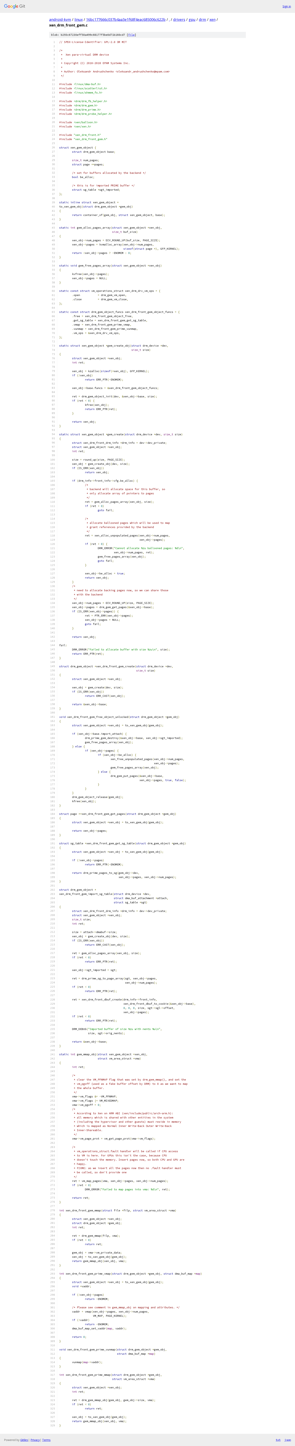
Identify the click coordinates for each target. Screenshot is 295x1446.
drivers (179, 19)
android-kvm (60, 19)
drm (202, 19)
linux (78, 19)
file (131, 35)
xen (213, 19)
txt (278, 1440)
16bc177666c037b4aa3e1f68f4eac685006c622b (126, 19)
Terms (46, 1440)
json (288, 1440)
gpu (192, 19)
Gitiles (24, 1440)
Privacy (35, 1440)
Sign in (287, 6)
